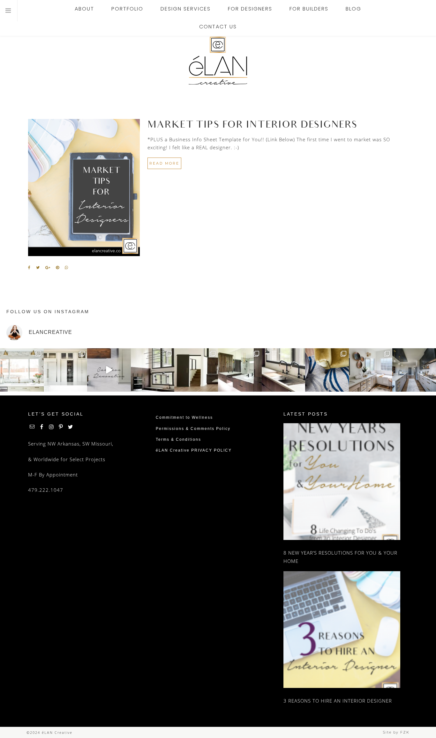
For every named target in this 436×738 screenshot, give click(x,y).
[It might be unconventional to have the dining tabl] (196, 370)
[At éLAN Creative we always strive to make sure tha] (65, 370)
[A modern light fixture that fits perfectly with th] (153, 370)
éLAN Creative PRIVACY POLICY (194, 450)
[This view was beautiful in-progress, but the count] (22, 370)
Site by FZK (396, 732)
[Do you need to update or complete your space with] (327, 370)
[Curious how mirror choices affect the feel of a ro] (240, 370)
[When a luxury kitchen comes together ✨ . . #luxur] (109, 370)
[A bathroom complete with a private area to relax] (371, 370)
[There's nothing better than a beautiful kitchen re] (414, 370)
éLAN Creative (218, 60)
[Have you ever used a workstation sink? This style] (283, 370)
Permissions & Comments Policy (193, 428)
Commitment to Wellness (184, 417)
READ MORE (164, 163)
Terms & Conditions (178, 439)
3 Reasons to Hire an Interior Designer (337, 700)
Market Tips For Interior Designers (252, 125)
